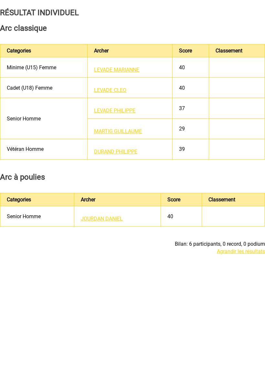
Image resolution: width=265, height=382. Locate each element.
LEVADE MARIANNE (116, 70)
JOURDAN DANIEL (102, 219)
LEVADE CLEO (110, 90)
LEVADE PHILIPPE (114, 110)
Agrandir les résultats (241, 251)
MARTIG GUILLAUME (118, 131)
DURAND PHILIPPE (115, 152)
